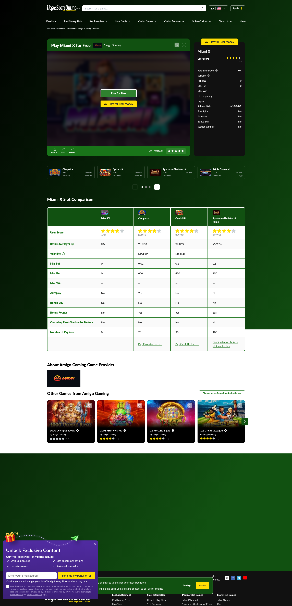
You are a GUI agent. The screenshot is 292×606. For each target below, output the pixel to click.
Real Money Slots (121, 600)
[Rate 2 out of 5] (172, 151)
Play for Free (118, 93)
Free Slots (71, 28)
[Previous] (135, 187)
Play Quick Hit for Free (187, 344)
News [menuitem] (243, 21)
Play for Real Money (121, 104)
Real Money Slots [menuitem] (73, 21)
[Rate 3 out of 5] (176, 151)
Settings (187, 585)
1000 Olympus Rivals (62, 430)
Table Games (223, 600)
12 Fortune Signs (160, 430)
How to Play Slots (156, 600)
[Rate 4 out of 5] (179, 151)
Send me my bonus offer (76, 575)
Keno (219, 604)
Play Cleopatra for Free (150, 344)
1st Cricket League (211, 430)
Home (62, 28)
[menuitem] (99, 21)
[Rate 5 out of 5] (182, 151)
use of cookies (155, 588)
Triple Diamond (190, 600)
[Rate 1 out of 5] (169, 151)
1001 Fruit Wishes (111, 430)
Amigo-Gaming (84, 28)
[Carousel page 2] (146, 187)
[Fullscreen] (184, 45)
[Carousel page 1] (142, 187)
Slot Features (154, 604)
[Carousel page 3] (150, 187)
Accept (202, 585)
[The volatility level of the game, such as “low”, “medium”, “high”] (208, 75)
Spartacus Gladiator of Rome (197, 604)
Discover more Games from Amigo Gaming (222, 393)
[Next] (157, 187)
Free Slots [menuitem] (51, 21)
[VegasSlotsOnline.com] (63, 8)
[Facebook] (233, 577)
